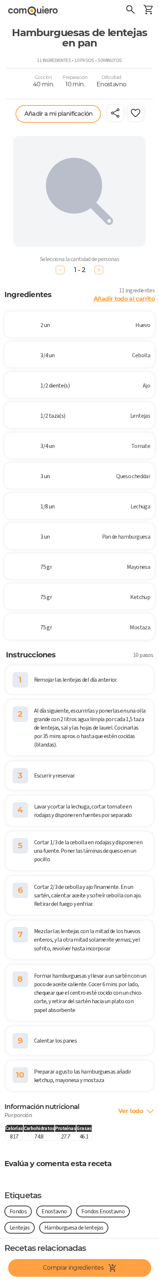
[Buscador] (130, 10)
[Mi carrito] (148, 10)
